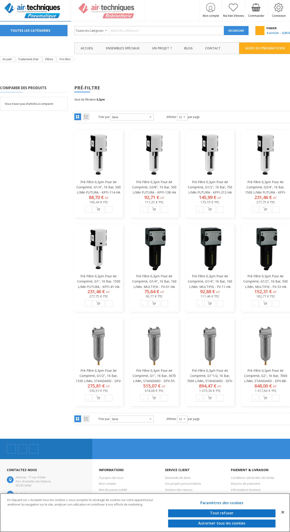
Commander (256, 16)
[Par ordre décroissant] (157, 117)
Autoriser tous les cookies (221, 523)
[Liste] (86, 116)
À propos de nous (111, 478)
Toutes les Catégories (30, 30)
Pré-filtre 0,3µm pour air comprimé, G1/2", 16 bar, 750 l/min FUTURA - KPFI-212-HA (210, 187)
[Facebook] (11, 448)
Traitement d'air (28, 59)
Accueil (7, 59)
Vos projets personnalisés (183, 484)
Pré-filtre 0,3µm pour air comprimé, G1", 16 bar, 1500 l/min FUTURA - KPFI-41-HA (98, 281)
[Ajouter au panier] (98, 209)
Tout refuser (222, 513)
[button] (88, 209)
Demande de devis (178, 478)
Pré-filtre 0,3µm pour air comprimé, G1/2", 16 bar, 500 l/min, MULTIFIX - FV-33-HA (265, 281)
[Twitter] (22, 448)
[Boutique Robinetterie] (108, 11)
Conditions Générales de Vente (252, 478)
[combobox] (149, 30)
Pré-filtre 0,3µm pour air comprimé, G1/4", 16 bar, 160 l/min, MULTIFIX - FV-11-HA (210, 281)
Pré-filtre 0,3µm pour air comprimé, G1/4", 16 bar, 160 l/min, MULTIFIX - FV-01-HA (154, 281)
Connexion (279, 16)
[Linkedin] (34, 448)
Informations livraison (246, 490)
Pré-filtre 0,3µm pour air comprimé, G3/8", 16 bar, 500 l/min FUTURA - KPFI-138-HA (154, 187)
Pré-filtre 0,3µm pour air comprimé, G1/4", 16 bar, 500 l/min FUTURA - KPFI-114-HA (98, 187)
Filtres (49, 59)
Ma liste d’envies (233, 16)
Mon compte (211, 16)
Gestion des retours (179, 490)
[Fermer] (283, 512)
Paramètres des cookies (222, 502)
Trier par (104, 117)
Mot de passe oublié (113, 490)
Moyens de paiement (245, 484)
